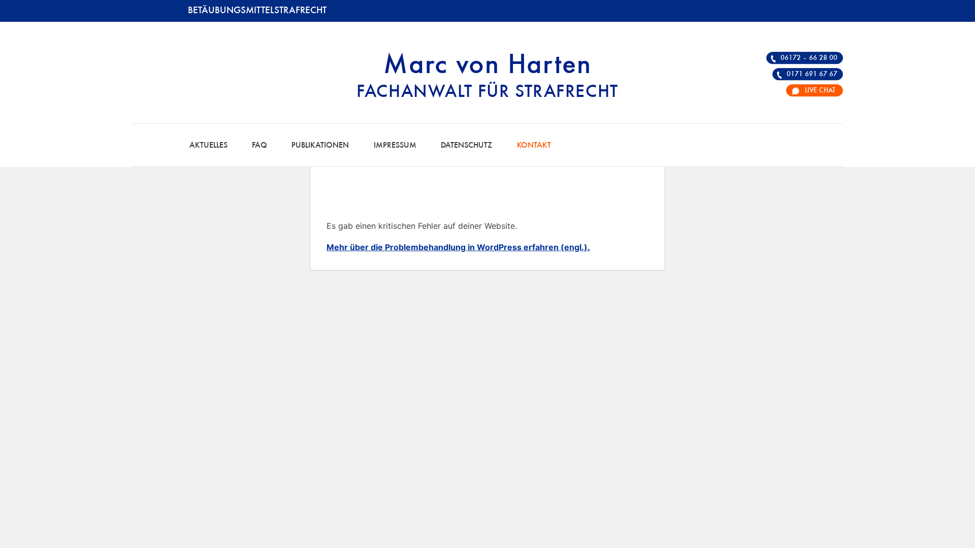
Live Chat (820, 90)
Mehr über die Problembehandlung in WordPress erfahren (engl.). (458, 247)
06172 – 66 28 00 (809, 57)
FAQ (259, 146)
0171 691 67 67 (812, 74)
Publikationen (320, 146)
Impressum (395, 146)
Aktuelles (208, 146)
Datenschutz (466, 146)
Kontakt (534, 146)
